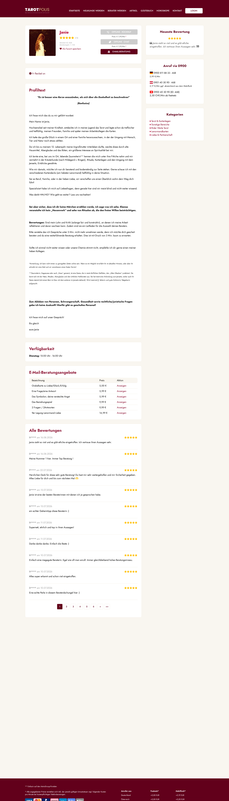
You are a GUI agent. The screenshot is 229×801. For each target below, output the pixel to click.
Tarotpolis (37, 10)
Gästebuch (147, 10)
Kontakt (177, 10)
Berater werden (117, 10)
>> (107, 606)
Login (194, 10)
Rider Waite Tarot (159, 128)
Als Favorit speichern (71, 48)
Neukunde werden (93, 10)
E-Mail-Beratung (121, 51)
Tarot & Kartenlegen (161, 121)
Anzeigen (121, 385)
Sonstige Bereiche (160, 124)
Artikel (133, 10)
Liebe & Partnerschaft (161, 135)
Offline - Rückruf (121, 31)
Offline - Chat (121, 41)
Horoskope (163, 10)
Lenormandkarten (159, 131)
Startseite (74, 10)
